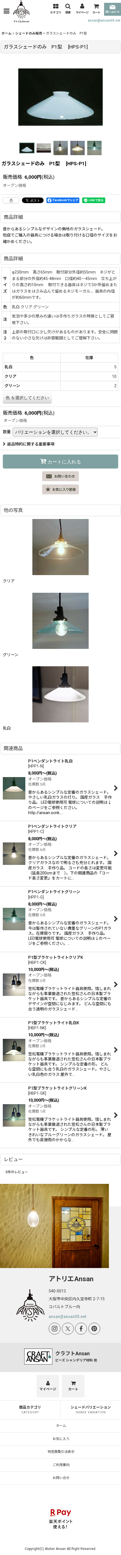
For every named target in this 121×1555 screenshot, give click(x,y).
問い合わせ (113, 11)
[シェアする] (11, 200)
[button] (6, 11)
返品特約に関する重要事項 (30, 444)
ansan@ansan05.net (104, 20)
